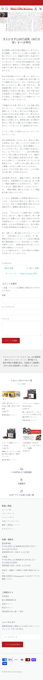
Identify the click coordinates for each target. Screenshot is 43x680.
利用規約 (5, 596)
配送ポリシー (7, 607)
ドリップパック (8, 513)
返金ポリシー (7, 603)
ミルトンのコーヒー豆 (21, 380)
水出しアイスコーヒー (11, 521)
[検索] (8, 8)
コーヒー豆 (6, 509)
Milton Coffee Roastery (14, 672)
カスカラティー (8, 528)
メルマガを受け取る (12, 644)
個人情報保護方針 (9, 600)
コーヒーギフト (8, 517)
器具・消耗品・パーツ (11, 525)
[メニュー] (2, 8)
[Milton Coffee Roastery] (21, 9)
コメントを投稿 (11, 340)
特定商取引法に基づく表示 (12, 611)
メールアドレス (8, 307)
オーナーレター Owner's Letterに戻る (21, 273)
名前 (3, 295)
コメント (5, 318)
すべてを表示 (21, 384)
